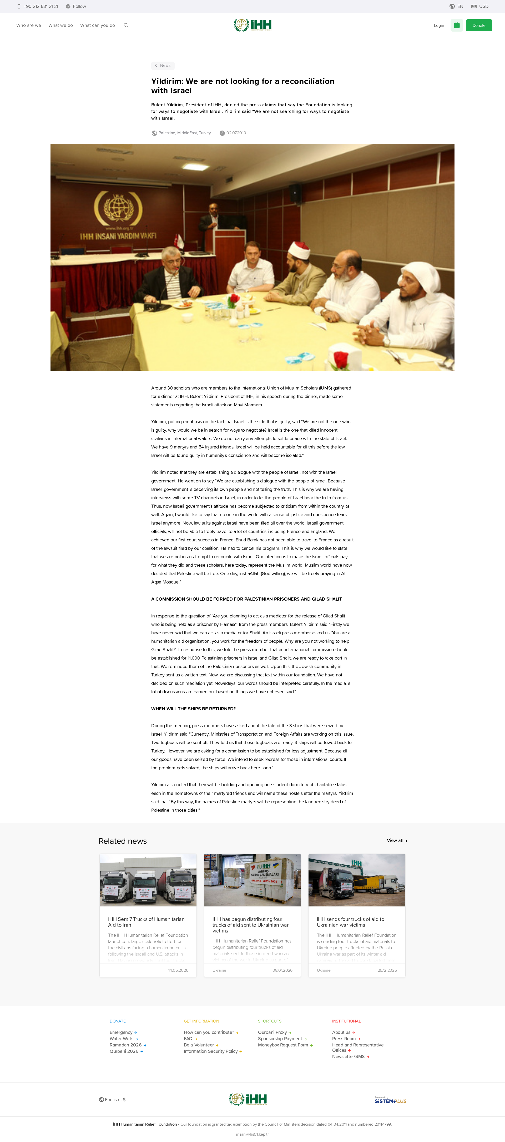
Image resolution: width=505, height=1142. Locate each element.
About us (341, 1032)
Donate (479, 25)
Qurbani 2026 (124, 1051)
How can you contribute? (209, 1032)
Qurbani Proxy (272, 1032)
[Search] (126, 25)
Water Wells (121, 1038)
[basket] (457, 25)
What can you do (97, 25)
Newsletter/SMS (348, 1056)
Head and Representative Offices (357, 1047)
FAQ (188, 1038)
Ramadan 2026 (126, 1045)
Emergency (121, 1032)
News (165, 65)
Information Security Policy (211, 1051)
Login (439, 25)
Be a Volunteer (199, 1045)
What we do (60, 25)
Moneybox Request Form (283, 1045)
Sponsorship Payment (280, 1038)
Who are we (28, 25)
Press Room (344, 1038)
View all (395, 840)
